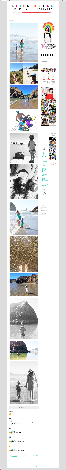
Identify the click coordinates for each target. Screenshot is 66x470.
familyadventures (26, 408)
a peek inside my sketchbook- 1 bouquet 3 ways (44, 174)
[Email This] (20, 407)
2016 (42, 148)
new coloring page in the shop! (45, 180)
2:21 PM (12, 442)
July (43, 155)
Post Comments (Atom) (15, 456)
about (13, 17)
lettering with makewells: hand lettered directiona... (44, 162)
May (43, 190)
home (10, 17)
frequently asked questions (43, 17)
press (53, 17)
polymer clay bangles (45, 169)
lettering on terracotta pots (44, 176)
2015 (42, 149)
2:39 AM (12, 424)
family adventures (22, 408)
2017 (42, 147)
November (44, 151)
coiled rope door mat (45, 177)
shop (36, 17)
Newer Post (11, 455)
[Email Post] (19, 407)
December (44, 150)
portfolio (17, 17)
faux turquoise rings (44, 178)
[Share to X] (22, 407)
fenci (11, 417)
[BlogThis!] (21, 407)
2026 (42, 137)
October (44, 152)
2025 (42, 138)
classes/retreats (32, 17)
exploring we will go (17, 408)
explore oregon (13, 408)
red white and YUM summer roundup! (45, 184)
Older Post (37, 455)
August (43, 154)
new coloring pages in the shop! (44, 167)
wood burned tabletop (44, 182)
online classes (26, 17)
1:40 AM (12, 419)
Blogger (36, 466)
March (43, 192)
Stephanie (12, 431)
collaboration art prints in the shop (44, 171)
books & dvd (21, 17)
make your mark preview (44, 165)
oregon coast (29, 408)
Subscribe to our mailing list (46, 58)
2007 (42, 203)
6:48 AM (12, 433)
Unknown (12, 440)
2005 (42, 205)
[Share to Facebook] (23, 407)
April (43, 191)
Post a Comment (12, 453)
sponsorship (49, 17)
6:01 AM (12, 452)
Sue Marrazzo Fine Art (14, 412)
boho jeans (43, 179)
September (44, 153)
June (43, 189)
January (44, 194)
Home (24, 455)
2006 (42, 204)
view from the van (44, 170)
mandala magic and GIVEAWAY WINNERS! (44, 186)
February (44, 193)
